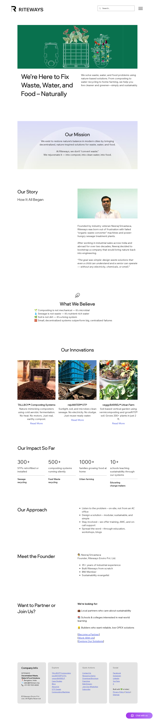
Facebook (117, 673)
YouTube (116, 681)
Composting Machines (61, 692)
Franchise (86, 681)
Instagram (117, 676)
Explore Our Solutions (90, 641)
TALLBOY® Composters (61, 673)
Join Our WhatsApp (90, 687)
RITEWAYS (31, 9)
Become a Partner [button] (88, 634)
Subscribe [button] (86, 689)
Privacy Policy (118, 692)
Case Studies (57, 681)
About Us (55, 687)
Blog (54, 684)
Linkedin (116, 678)
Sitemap (116, 695)
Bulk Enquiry (87, 684)
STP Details (56, 689)
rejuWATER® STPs (59, 676)
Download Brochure (90, 678)
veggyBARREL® (58, 678)
